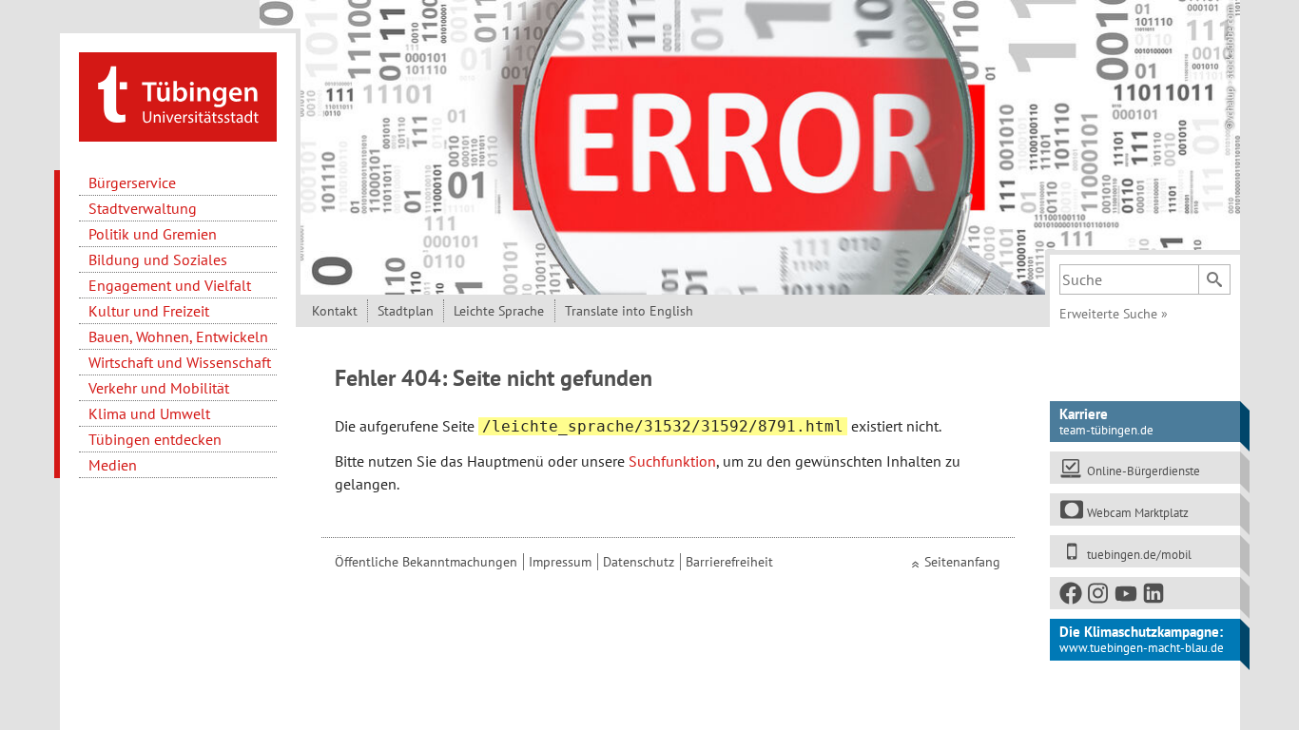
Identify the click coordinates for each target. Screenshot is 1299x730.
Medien (112, 464)
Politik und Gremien (152, 233)
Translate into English (629, 310)
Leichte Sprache (499, 310)
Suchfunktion (672, 461)
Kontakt (335, 310)
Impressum (560, 561)
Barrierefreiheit (729, 561)
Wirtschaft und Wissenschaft (179, 362)
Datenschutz (638, 561)
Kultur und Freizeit (148, 310)
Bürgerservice (132, 182)
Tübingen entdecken (155, 439)
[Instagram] (1099, 597)
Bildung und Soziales (157, 259)
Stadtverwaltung (142, 208)
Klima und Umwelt (149, 413)
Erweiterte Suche (1113, 313)
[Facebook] (1071, 597)
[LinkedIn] (1154, 597)
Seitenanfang (962, 561)
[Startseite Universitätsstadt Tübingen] (178, 95)
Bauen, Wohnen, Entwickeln (178, 336)
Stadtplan (406, 310)
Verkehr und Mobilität (158, 387)
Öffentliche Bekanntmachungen (426, 561)
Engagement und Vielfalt (169, 285)
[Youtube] (1127, 597)
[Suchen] (1214, 279)
